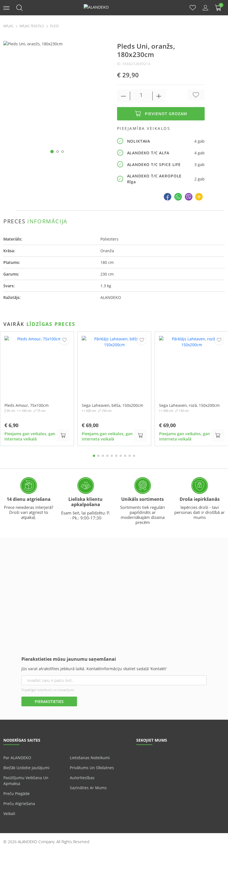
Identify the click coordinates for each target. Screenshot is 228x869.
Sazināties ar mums (88, 787)
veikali (9, 813)
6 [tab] (116, 456)
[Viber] (188, 196)
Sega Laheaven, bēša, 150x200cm (112, 405)
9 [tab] (129, 456)
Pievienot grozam (166, 113)
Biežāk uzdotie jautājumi (26, 767)
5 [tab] (112, 456)
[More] (199, 196)
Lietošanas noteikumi (90, 757)
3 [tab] (103, 456)
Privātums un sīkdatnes (92, 767)
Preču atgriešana (19, 803)
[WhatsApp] (178, 196)
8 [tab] (125, 456)
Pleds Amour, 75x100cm (26, 405)
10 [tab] (134, 456)
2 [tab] (98, 456)
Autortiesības (82, 777)
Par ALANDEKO (17, 757)
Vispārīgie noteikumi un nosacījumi (47, 689)
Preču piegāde (16, 793)
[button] (6, 7)
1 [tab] (94, 456)
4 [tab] (107, 456)
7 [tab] (121, 456)
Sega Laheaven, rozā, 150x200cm (189, 405)
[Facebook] (167, 196)
